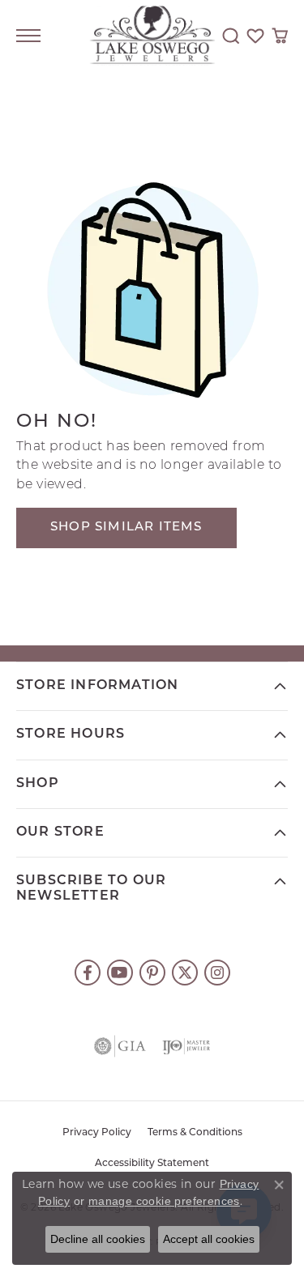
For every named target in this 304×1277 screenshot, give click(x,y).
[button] (231, 35)
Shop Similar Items (126, 527)
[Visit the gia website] (120, 1046)
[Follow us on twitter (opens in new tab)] (185, 972)
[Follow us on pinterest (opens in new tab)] (152, 972)
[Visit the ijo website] (186, 1046)
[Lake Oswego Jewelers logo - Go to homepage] (152, 36)
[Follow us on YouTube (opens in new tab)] (120, 972)
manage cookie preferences (164, 1200)
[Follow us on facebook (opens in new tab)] (88, 972)
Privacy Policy (96, 1133)
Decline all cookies (97, 1238)
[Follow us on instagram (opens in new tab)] (217, 972)
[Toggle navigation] (28, 35)
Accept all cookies (209, 1238)
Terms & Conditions (195, 1133)
